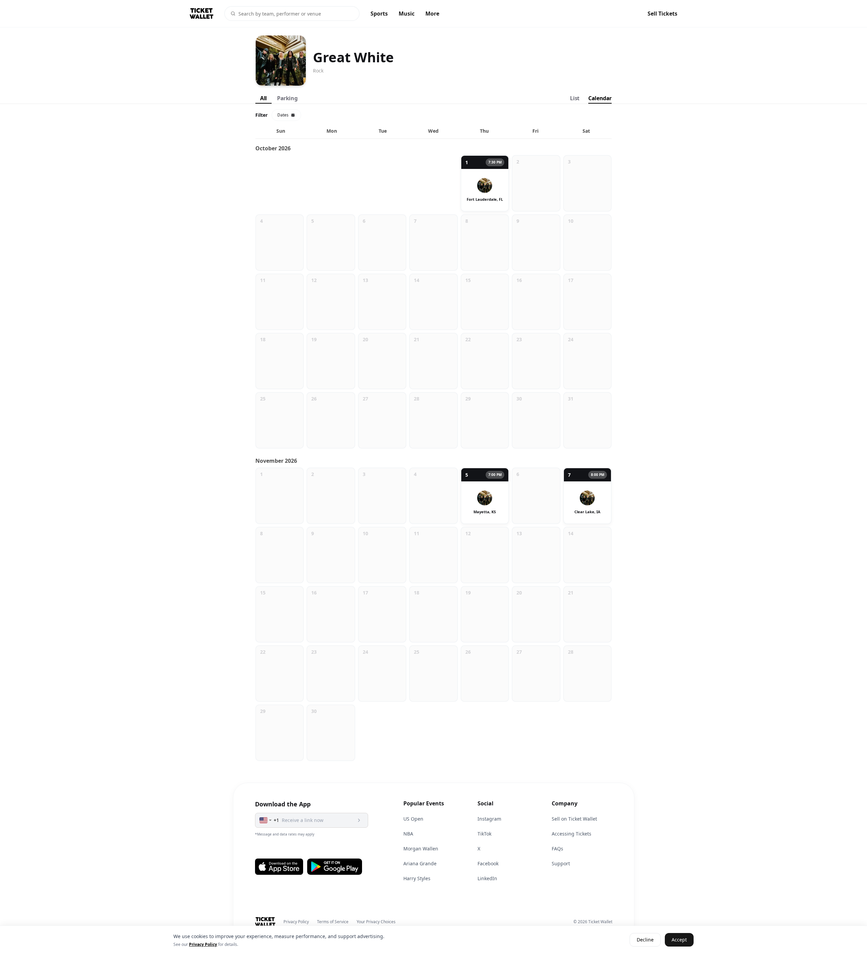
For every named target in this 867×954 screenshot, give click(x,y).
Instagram (489, 819)
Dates (283, 115)
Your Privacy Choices (376, 922)
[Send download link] (359, 820)
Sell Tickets (662, 13)
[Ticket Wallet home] (265, 922)
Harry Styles (416, 878)
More (432, 13)
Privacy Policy (296, 922)
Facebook (488, 863)
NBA (408, 833)
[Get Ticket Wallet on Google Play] (334, 867)
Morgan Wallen (420, 848)
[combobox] (266, 820)
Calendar (600, 98)
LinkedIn (487, 878)
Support (561, 863)
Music (407, 13)
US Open (413, 819)
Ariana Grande (420, 863)
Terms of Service (332, 922)
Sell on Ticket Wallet (574, 819)
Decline (645, 940)
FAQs (557, 848)
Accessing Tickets (571, 833)
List (574, 98)
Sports (379, 13)
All (263, 98)
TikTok (484, 833)
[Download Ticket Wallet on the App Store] (279, 867)
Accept (679, 940)
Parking (287, 98)
